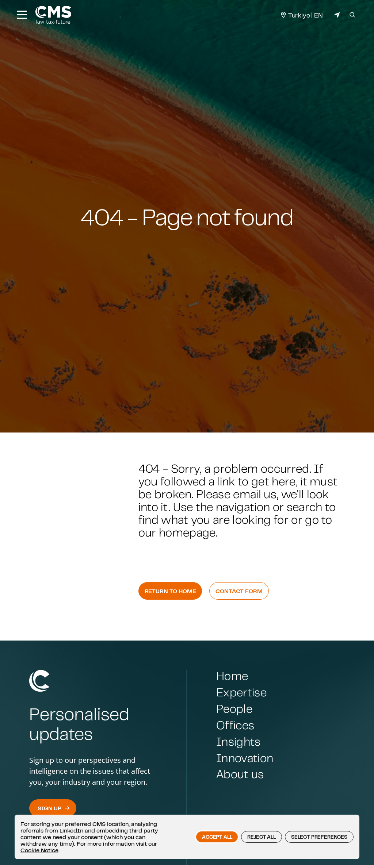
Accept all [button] (217, 837)
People (234, 709)
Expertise (241, 692)
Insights (238, 741)
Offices (235, 725)
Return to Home (170, 591)
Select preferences (319, 837)
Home (232, 676)
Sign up (49, 808)
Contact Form (238, 591)
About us (240, 774)
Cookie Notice (39, 850)
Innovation (244, 758)
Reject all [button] (261, 837)
